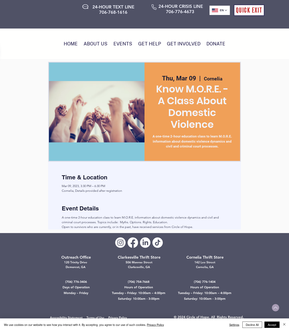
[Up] (275, 307)
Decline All (252, 325)
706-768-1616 (113, 12)
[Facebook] (133, 242)
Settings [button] (234, 325)
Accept (272, 325)
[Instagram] (120, 242)
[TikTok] (157, 242)
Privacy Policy (117, 317)
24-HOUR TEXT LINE (113, 7)
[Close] (284, 325)
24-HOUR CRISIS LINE (180, 6)
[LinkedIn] (145, 242)
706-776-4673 (180, 11)
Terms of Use (95, 317)
